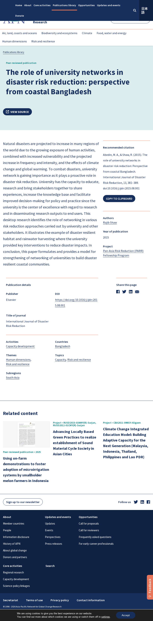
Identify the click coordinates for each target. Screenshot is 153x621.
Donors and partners (15, 557)
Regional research (13, 572)
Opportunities (86, 5)
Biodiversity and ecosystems (59, 33)
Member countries (13, 523)
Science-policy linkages (16, 586)
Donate (19, 15)
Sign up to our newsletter (23, 502)
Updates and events (108, 5)
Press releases (53, 543)
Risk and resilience (43, 41)
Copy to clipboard (119, 198)
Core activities (42, 5)
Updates (50, 523)
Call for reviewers (89, 530)
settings (105, 616)
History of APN (11, 543)
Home (18, 5)
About (27, 5)
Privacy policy (60, 600)
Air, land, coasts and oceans (19, 33)
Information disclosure (16, 537)
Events (49, 530)
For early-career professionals (96, 543)
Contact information (91, 600)
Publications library (64, 5)
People (7, 530)
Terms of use (34, 600)
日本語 (144, 10)
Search (50, 566)
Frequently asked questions (95, 537)
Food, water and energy (111, 33)
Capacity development (16, 579)
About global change (15, 550)
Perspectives (52, 537)
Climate (87, 33)
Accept (126, 615)
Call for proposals (89, 523)
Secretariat (10, 600)
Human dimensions (14, 41)
